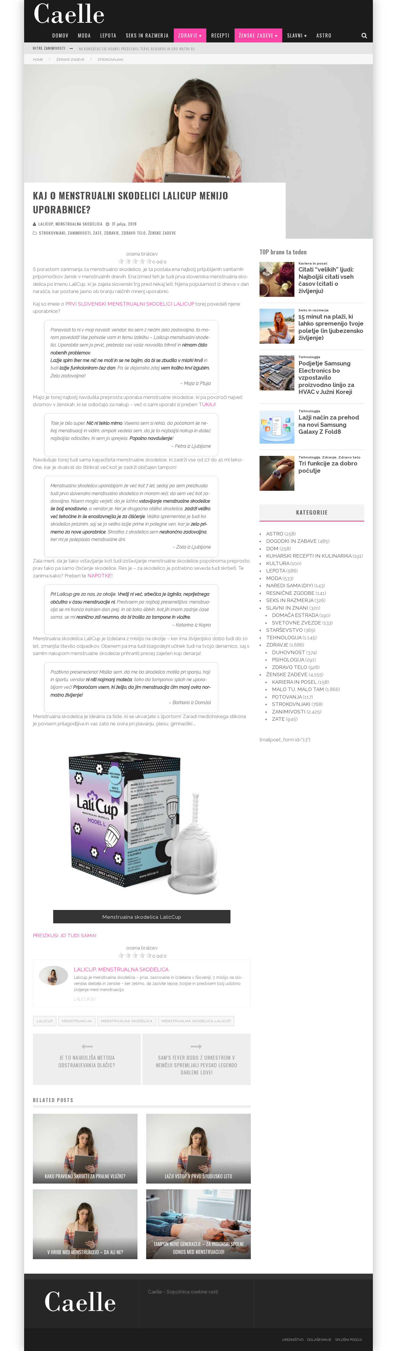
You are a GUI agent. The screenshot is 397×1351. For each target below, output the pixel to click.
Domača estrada (295, 615)
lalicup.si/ (85, 999)
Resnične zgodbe (290, 593)
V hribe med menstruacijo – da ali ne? (85, 1252)
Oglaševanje (319, 1340)
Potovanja (287, 697)
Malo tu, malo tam (298, 689)
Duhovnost (288, 652)
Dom (272, 549)
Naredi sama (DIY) (289, 585)
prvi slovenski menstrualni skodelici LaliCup (129, 304)
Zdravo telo (133, 233)
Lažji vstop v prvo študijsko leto (198, 1176)
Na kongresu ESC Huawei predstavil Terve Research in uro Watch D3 (137, 49)
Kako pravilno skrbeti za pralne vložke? (85, 1176)
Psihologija (288, 660)
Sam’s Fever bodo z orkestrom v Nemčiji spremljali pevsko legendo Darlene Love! (196, 1065)
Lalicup (45, 1021)
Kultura (277, 563)
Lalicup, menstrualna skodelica (70, 224)
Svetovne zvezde (296, 623)
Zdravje (188, 35)
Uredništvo (292, 1340)
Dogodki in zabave (291, 541)
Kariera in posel (294, 682)
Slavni (295, 35)
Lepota (108, 35)
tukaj (206, 404)
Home (38, 60)
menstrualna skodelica (127, 1021)
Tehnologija (283, 637)
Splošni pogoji (348, 1340)
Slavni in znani (287, 608)
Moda (84, 35)
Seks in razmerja (147, 35)
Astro (324, 35)
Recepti (220, 35)
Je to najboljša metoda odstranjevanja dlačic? (86, 1061)
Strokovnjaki (52, 233)
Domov (60, 35)
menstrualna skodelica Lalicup (196, 1021)
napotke (99, 576)
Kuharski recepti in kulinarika (308, 556)
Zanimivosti (79, 233)
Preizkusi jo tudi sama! (64, 935)
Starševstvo (284, 630)
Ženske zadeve (256, 35)
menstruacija (77, 1021)
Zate (97, 233)
